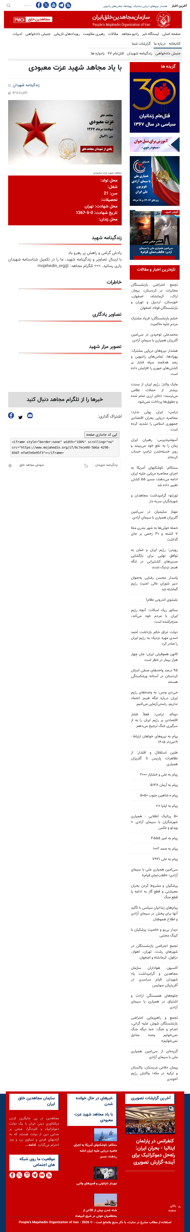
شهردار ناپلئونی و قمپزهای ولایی (97, 1183)
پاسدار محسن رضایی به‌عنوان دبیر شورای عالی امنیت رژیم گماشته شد (154, 583)
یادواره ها (97, 54)
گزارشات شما (141, 44)
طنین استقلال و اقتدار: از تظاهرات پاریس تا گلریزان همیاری (154, 758)
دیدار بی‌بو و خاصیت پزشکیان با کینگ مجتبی (154, 933)
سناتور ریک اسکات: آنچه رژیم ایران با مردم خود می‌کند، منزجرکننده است (154, 616)
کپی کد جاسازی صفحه (101, 434)
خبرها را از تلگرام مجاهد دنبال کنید (65, 399)
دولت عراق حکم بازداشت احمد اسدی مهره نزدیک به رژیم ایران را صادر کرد (154, 638)
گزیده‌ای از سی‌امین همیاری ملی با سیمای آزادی (154, 1054)
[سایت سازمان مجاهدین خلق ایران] (93, 19)
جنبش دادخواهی (38, 34)
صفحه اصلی (171, 34)
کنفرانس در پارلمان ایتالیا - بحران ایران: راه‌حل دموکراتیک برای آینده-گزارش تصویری (153, 1151)
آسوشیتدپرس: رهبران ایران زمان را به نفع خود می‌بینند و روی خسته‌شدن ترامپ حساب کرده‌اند (154, 448)
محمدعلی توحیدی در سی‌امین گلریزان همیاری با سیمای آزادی (154, 337)
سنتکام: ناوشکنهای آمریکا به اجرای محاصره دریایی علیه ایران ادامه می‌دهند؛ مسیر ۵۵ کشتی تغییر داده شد (154, 476)
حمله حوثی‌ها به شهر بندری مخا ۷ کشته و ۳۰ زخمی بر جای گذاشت (154, 534)
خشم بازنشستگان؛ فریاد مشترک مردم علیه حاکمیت (154, 321)
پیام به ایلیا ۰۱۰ (167, 806)
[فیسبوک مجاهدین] (39, 5)
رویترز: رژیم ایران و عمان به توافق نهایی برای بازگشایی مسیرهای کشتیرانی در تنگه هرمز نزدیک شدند (154, 558)
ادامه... (30, 1145)
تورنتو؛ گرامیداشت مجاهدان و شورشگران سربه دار (154, 498)
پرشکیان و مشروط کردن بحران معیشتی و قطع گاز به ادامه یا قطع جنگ (154, 891)
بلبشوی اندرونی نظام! (162, 600)
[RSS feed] (68, 5)
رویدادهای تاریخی (67, 34)
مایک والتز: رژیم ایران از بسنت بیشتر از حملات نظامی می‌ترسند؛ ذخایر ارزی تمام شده (120, 6)
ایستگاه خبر (150, 34)
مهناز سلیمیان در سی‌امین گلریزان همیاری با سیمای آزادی (154, 515)
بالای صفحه (173, 1207)
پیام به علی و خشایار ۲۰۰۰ (159, 775)
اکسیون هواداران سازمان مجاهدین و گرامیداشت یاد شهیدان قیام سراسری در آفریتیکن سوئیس (154, 976)
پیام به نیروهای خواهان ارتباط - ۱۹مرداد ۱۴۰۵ (154, 739)
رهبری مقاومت (94, 34)
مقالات (113, 34)
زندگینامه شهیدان (139, 54)
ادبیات (17, 34)
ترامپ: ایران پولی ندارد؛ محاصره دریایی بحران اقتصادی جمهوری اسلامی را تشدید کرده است (154, 421)
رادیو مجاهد (130, 34)
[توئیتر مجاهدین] (46, 5)
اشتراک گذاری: (110, 416)
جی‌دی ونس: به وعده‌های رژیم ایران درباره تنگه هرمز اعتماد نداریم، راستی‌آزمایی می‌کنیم (154, 698)
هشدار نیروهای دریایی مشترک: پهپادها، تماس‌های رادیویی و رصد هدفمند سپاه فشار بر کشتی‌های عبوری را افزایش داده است (154, 362)
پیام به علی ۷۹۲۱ (165, 859)
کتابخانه (174, 44)
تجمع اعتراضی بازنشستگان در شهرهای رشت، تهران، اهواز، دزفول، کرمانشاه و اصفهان (154, 952)
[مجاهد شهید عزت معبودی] (65, 132)
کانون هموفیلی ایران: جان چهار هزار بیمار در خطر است (154, 657)
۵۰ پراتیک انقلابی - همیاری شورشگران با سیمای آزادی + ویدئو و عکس (154, 822)
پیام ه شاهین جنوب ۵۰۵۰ (159, 795)
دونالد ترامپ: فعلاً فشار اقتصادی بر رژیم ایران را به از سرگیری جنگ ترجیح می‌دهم (154, 720)
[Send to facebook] (11, 415)
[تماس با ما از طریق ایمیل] (42, 1175)
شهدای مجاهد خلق (31, 465)
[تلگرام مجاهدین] (61, 5)
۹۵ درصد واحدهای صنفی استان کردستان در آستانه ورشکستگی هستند (154, 676)
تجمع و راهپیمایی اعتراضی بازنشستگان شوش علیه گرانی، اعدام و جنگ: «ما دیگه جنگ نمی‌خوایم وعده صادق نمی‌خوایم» (154, 1029)
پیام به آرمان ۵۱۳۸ (164, 785)
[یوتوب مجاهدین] (53, 5)
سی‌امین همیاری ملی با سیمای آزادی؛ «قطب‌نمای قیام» (154, 872)
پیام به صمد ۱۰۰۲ (165, 849)
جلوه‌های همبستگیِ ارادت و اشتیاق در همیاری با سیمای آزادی (154, 1001)
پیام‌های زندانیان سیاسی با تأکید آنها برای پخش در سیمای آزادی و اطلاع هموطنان (154, 913)
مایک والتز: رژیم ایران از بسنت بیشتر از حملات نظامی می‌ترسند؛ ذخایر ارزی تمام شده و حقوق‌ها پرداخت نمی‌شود (154, 393)
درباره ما (160, 44)
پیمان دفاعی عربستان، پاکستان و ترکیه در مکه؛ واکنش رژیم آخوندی (154, 1073)
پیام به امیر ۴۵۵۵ (164, 838)
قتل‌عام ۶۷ (116, 54)
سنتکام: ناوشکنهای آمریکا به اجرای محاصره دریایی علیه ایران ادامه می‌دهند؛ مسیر (96, 1151)
